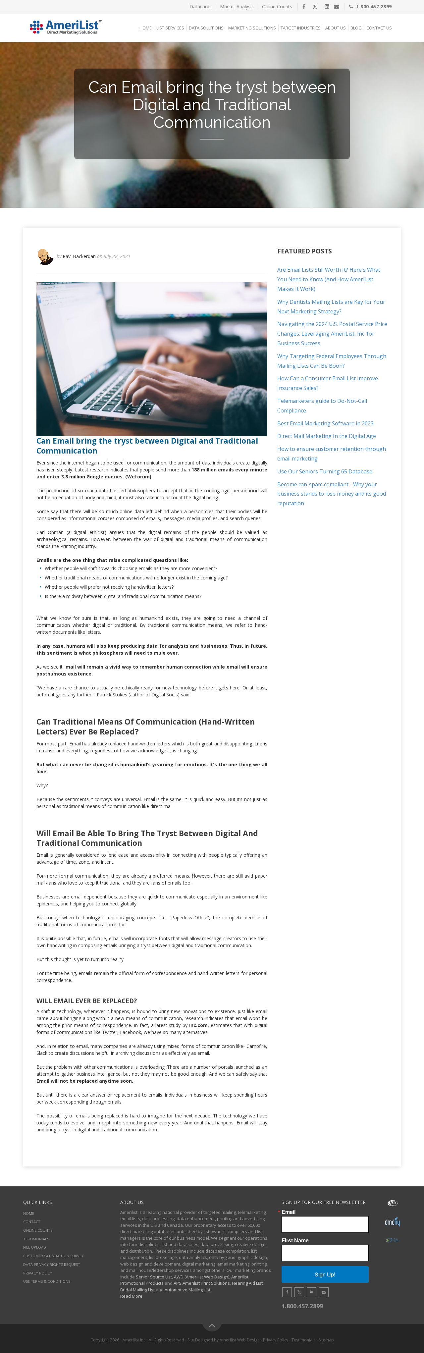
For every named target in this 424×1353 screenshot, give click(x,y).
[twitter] (315, 6)
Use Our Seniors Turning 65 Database (324, 471)
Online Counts (277, 6)
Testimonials (36, 1238)
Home (145, 28)
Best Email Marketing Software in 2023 (325, 423)
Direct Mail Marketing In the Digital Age (326, 436)
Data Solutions (206, 28)
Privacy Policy (37, 1273)
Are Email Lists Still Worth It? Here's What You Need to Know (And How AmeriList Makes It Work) (328, 279)
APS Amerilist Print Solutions (202, 1283)
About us (335, 28)
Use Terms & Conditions (46, 1281)
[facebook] (303, 6)
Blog (356, 28)
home (28, 1213)
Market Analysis (237, 6)
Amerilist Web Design (240, 1340)
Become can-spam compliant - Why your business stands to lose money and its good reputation (331, 494)
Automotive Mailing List (187, 1290)
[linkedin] (327, 6)
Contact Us (379, 28)
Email (288, 1212)
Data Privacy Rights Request (51, 1264)
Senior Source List (154, 1277)
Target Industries (301, 28)
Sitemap (326, 1340)
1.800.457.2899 (374, 6)
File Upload (34, 1247)
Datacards (200, 6)
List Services (170, 28)
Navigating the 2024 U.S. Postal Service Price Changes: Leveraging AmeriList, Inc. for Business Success (332, 333)
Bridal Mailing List (137, 1290)
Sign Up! (325, 1274)
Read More (131, 1296)
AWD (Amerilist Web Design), (202, 1277)
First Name (295, 1240)
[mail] (336, 6)
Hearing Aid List (247, 1283)
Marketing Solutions (252, 28)
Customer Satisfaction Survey (53, 1255)
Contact (31, 1221)
